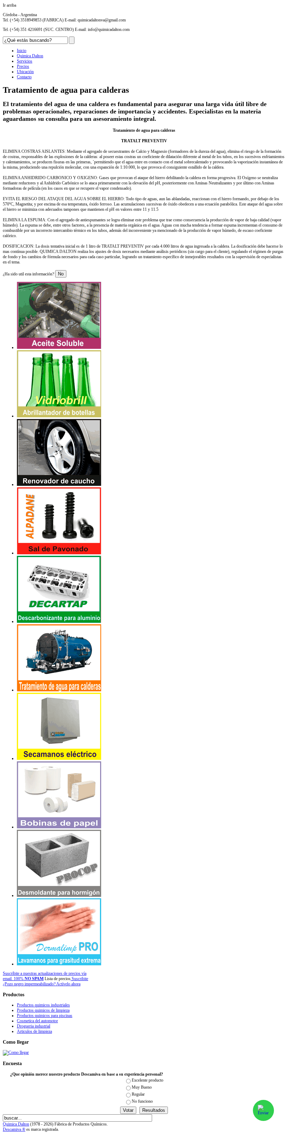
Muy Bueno (142, 1087)
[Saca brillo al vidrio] (59, 415)
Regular (138, 1094)
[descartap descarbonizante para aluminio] (59, 621)
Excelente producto (147, 1080)
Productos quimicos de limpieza (43, 1010)
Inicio (21, 50)
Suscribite (79, 978)
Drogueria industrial (33, 1026)
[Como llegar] (16, 1052)
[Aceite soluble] (59, 347)
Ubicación (25, 71)
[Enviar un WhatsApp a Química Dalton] (263, 1110)
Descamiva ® (14, 1129)
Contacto (24, 76)
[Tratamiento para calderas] (59, 689)
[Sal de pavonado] (59, 552)
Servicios (24, 61)
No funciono (142, 1101)
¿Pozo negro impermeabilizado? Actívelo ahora (41, 983)
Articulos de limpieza (34, 1031)
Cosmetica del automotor (37, 1020)
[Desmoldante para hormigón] (59, 895)
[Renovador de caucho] (59, 484)
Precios (23, 66)
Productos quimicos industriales (43, 1005)
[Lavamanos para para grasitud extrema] (59, 963)
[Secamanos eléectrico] (59, 758)
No (61, 273)
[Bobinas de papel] (59, 826)
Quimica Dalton (30, 55)
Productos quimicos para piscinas (44, 1015)
